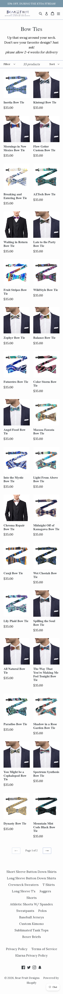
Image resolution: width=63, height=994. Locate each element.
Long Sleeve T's (23, 891)
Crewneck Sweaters (23, 885)
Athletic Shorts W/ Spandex (31, 904)
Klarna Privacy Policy (31, 955)
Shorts (31, 898)
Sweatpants (25, 911)
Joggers (45, 891)
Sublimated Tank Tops (31, 930)
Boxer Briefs (31, 937)
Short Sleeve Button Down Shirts (31, 872)
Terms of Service (44, 949)
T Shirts (49, 885)
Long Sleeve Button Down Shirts (31, 878)
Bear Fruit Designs (27, 978)
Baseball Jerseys (31, 917)
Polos (42, 911)
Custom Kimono (31, 924)
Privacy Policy (16, 949)
